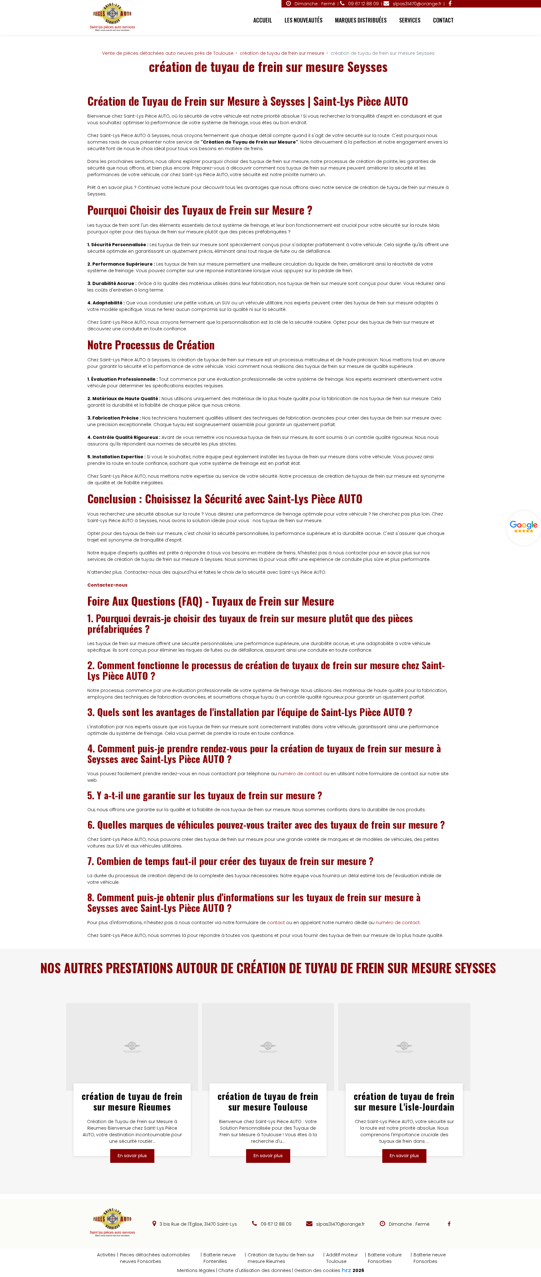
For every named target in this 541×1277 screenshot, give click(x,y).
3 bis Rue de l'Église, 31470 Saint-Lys (197, 1224)
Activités (106, 1255)
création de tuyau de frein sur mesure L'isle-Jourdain (404, 1101)
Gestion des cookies (317, 1270)
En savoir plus (132, 1155)
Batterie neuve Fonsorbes (430, 1258)
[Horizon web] (346, 1270)
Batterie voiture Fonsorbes (385, 1258)
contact (276, 922)
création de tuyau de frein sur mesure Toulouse (268, 1101)
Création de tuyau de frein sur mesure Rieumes (281, 1258)
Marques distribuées (361, 20)
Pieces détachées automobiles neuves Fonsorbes (155, 1258)
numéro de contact (300, 774)
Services (409, 20)
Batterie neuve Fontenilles (220, 1258)
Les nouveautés (303, 20)
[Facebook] (450, 4)
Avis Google (524, 528)
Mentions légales (196, 1270)
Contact (443, 20)
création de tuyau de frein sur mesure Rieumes (132, 1101)
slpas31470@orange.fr (416, 4)
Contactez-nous (107, 585)
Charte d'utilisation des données (254, 1270)
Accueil (262, 20)
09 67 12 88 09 (275, 1224)
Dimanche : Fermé (314, 4)
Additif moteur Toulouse (342, 1258)
